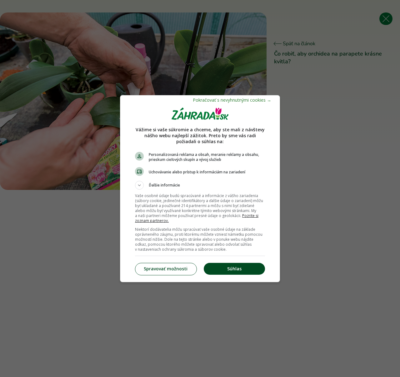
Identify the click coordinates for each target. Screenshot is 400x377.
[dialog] (200, 188)
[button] (200, 185)
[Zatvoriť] (232, 100)
